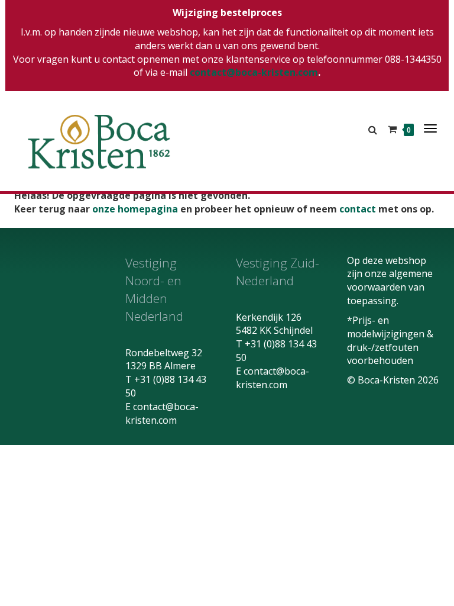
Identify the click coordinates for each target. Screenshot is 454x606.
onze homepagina (135, 208)
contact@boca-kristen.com (254, 72)
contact (357, 208)
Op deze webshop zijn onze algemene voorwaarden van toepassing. (390, 281)
